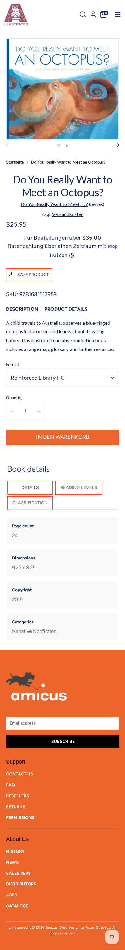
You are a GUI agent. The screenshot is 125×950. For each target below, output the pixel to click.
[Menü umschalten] (115, 14)
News (12, 862)
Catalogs (17, 906)
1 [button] (58, 145)
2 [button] (67, 146)
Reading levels (78, 487)
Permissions (20, 817)
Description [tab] (22, 309)
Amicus (52, 927)
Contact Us (19, 774)
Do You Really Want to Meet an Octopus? (68, 162)
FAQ (10, 785)
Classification (30, 502)
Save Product (32, 274)
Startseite (15, 162)
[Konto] (93, 13)
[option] (62, 89)
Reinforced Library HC (37, 377)
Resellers (17, 796)
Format (12, 364)
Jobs (11, 895)
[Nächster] (116, 145)
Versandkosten (67, 214)
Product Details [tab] (66, 309)
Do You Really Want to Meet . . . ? (54, 204)
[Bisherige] (8, 145)
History (15, 851)
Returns (15, 807)
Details (30, 487)
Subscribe (63, 741)
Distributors (21, 884)
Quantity (14, 397)
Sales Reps (18, 873)
